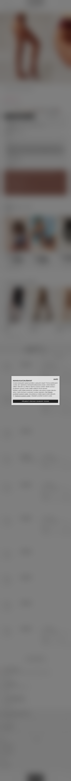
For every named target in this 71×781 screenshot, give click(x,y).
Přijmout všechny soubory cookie (35, 401)
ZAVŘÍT (56, 379)
